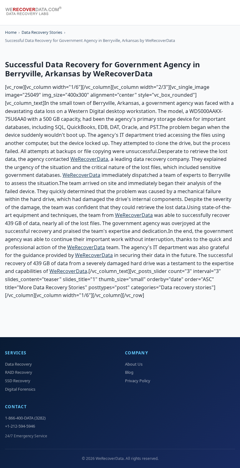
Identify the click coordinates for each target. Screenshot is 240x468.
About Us (133, 364)
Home (11, 32)
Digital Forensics (20, 389)
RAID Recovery (18, 372)
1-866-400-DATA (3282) (25, 418)
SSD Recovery (17, 380)
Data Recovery (18, 364)
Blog (129, 372)
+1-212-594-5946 (20, 426)
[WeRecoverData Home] (36, 12)
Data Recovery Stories (42, 32)
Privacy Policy (137, 380)
